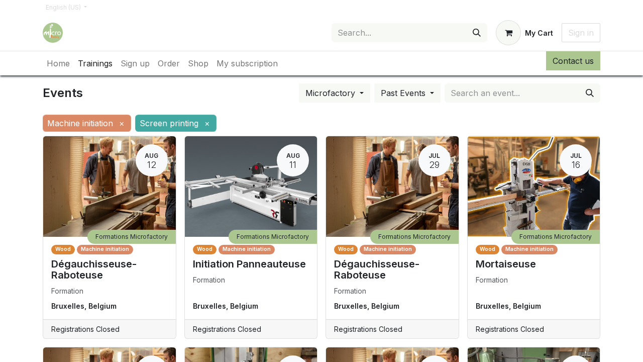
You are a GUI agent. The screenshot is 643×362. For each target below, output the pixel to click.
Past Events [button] (404, 93)
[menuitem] (58, 63)
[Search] (476, 32)
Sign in (581, 33)
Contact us (573, 61)
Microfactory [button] (331, 93)
